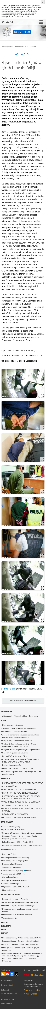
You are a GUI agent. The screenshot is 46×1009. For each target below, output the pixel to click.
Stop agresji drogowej (11, 826)
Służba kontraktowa (10, 877)
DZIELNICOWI (6, 926)
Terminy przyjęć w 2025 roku (13, 874)
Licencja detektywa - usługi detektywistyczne (20, 902)
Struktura (19, 725)
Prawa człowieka (20, 732)
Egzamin (24, 899)
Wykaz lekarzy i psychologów (23, 906)
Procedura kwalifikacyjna (12, 864)
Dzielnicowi (6, 732)
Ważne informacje (9, 918)
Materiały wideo (20, 716)
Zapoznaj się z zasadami (32, 990)
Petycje (5, 944)
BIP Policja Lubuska (37, 975)
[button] (41, 22)
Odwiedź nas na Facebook (12, 974)
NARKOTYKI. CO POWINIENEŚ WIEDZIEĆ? (20, 793)
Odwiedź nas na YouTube (7, 974)
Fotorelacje (33, 716)
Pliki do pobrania (36, 845)
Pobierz (4, 922)
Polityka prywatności (31, 993)
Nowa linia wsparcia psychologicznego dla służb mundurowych (21, 773)
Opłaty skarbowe (9, 915)
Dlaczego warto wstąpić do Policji (15, 857)
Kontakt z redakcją (7, 985)
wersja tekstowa (6, 1003)
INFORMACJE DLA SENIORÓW (15, 814)
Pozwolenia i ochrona (10, 894)
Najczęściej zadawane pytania (14, 880)
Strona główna (7, 46)
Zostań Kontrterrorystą (11, 884)
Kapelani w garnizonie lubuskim (15, 753)
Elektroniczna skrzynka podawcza (24, 944)
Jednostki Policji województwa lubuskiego (19, 728)
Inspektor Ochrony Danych (13, 941)
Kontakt (28, 870)
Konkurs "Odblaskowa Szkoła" (14, 845)
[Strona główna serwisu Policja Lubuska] (3, 22)
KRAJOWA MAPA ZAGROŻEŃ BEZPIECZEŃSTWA (22, 783)
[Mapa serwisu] (7, 22)
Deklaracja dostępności (11, 765)
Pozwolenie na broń (10, 899)
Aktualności (19, 46)
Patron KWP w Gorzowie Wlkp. (14, 756)
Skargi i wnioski (32, 941)
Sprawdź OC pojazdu (10, 833)
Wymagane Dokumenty (11, 867)
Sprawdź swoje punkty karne (13, 830)
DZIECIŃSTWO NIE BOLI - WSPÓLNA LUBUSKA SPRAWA (22, 809)
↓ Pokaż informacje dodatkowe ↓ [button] (23, 700)
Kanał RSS (3, 974)
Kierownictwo (7, 725)
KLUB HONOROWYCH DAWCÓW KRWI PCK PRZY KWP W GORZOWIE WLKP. (20, 760)
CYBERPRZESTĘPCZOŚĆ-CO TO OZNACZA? (21, 802)
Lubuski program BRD (11, 842)
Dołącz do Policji (8, 849)
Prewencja (5, 778)
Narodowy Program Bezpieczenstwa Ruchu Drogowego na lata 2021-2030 (19, 837)
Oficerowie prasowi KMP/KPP (31, 938)
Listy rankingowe (9, 890)
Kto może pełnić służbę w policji (15, 861)
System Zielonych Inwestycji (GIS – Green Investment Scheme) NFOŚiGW (19, 745)
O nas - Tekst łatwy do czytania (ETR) (17, 768)
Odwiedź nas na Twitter (17, 974)
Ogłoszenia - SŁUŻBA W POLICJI (15, 887)
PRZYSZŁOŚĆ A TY (10, 786)
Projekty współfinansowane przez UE (17, 741)
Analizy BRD (28, 842)
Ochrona (5, 906)
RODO (3, 929)
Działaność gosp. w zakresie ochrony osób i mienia (20, 910)
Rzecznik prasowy (9, 938)
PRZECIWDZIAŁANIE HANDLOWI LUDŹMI (19, 790)
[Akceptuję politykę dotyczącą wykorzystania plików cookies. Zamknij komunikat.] (42, 2)
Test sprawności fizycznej (12, 870)
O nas (3, 720)
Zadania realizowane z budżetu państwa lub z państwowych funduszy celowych (20, 736)
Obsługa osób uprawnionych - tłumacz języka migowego (20, 949)
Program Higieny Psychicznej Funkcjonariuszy (20, 750)
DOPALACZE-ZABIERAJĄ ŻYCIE (15, 805)
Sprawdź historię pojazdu (32, 833)
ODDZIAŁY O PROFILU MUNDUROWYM (19, 817)
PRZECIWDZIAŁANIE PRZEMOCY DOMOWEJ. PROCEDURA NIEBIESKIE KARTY (21, 797)
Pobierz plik (9, 689)
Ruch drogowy (7, 822)
